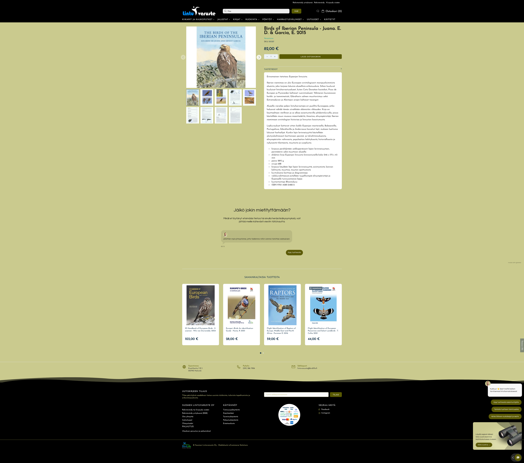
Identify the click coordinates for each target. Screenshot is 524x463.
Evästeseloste (229, 423)
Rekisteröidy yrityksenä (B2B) (195, 413)
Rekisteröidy (319, 3)
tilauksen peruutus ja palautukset (196, 431)
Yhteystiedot (187, 423)
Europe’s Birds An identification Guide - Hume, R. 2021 (239, 329)
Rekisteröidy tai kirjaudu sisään (195, 410)
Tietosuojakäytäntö (231, 410)
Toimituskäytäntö (230, 417)
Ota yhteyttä (187, 417)
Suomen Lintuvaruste (199, 11)
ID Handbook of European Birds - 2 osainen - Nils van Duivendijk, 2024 (200, 329)
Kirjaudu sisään (333, 3)
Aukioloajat (187, 420)
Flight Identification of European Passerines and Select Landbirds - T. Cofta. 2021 (323, 330)
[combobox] (256, 11)
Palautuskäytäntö (230, 420)
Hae (296, 11)
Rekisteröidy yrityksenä (302, 3)
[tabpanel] (200, 314)
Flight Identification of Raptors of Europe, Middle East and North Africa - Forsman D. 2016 (281, 330)
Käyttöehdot (228, 413)
